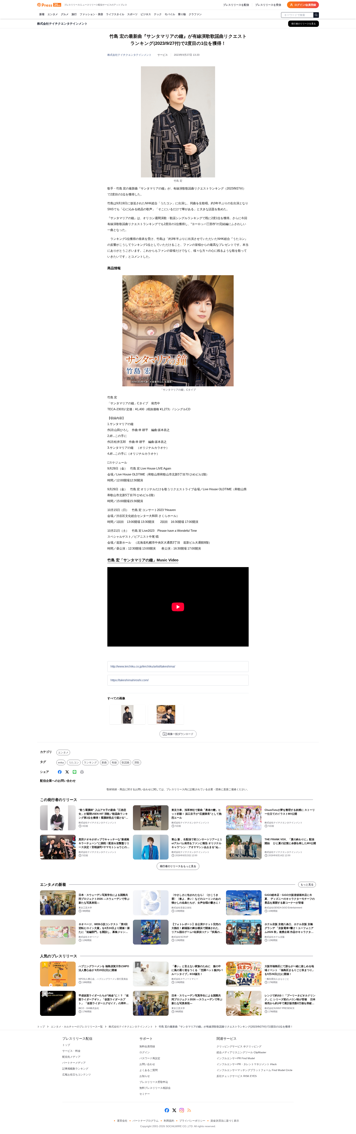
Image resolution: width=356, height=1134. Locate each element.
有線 (114, 762)
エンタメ (52, 14)
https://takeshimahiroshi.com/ (130, 680)
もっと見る (307, 884)
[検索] (316, 15)
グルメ (65, 14)
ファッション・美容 (91, 14)
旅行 (74, 14)
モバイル (170, 14)
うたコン (74, 762)
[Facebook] (60, 772)
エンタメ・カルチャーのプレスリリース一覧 (77, 1026)
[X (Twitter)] (67, 772)
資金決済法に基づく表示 (224, 1120)
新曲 (104, 762)
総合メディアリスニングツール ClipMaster (241, 1052)
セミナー (144, 1093)
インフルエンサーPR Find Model (236, 1058)
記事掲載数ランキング (75, 1068)
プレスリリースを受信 (268, 4)
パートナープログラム (146, 1120)
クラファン (195, 14)
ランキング (90, 762)
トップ (41, 1026)
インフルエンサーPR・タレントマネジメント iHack (247, 1064)
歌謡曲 (125, 762)
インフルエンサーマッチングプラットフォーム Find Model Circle (254, 1070)
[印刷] (82, 772)
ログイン (144, 1052)
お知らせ (144, 1076)
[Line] (74, 772)
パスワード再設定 (149, 1058)
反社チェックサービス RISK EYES (237, 1076)
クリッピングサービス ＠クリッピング (239, 1046)
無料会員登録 (147, 1046)
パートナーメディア (74, 1062)
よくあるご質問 (148, 1070)
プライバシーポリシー (192, 1120)
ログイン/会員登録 (305, 4)
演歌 (136, 762)
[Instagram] (181, 1110)
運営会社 (122, 1120)
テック (158, 14)
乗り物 (182, 14)
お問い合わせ (147, 1064)
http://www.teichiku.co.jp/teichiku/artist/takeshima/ (143, 666)
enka (61, 762)
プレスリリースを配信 (236, 4)
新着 (41, 14)
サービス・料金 (71, 1050)
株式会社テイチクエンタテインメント (129, 54)
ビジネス (146, 14)
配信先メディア (71, 1056)
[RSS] (189, 1110)
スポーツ (132, 14)
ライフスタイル (115, 14)
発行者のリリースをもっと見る (178, 866)
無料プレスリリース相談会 (155, 1087)
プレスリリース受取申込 (153, 1081)
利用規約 (169, 1120)
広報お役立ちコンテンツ (76, 1074)
